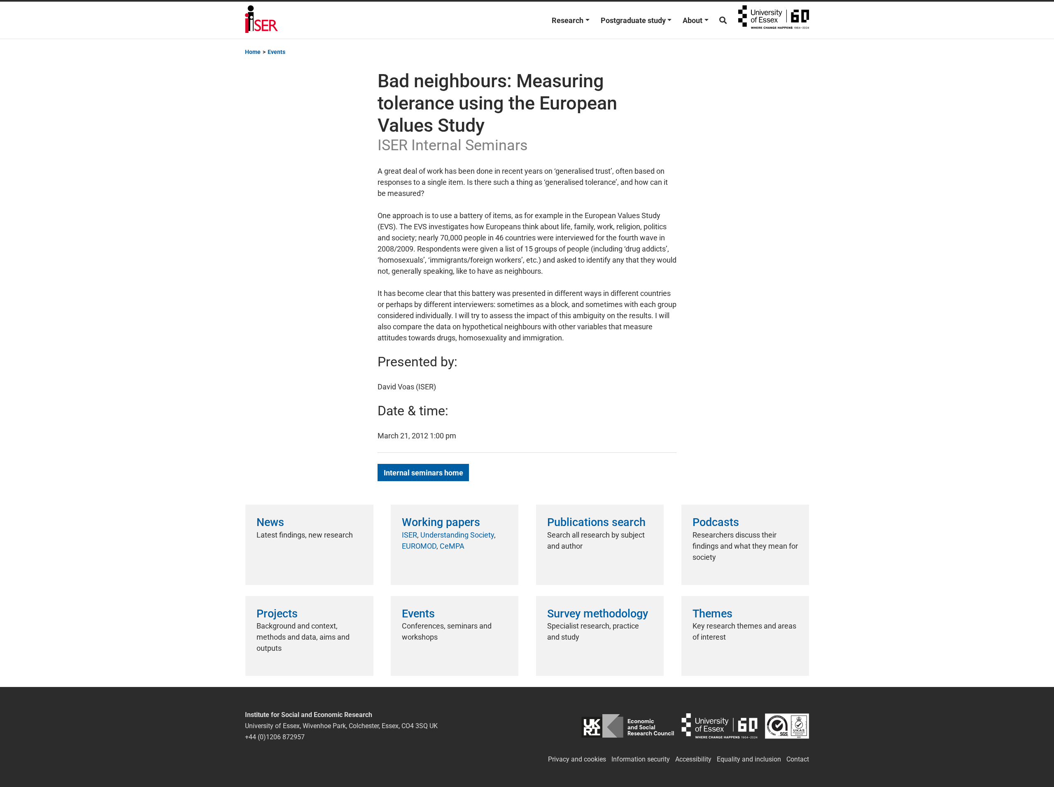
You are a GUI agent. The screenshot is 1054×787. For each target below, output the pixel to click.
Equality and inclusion (749, 759)
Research (567, 20)
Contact (797, 759)
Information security (640, 759)
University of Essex (773, 20)
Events (418, 613)
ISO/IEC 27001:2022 (787, 725)
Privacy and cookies (577, 759)
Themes (712, 613)
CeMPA (452, 546)
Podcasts (716, 522)
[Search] (723, 20)
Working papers (441, 522)
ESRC (627, 725)
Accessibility (693, 759)
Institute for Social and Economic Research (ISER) (261, 20)
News (270, 522)
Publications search (596, 522)
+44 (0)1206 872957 (275, 737)
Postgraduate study (633, 20)
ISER (409, 535)
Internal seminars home (423, 472)
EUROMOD (419, 546)
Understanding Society (457, 535)
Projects (277, 613)
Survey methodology (597, 613)
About (692, 20)
